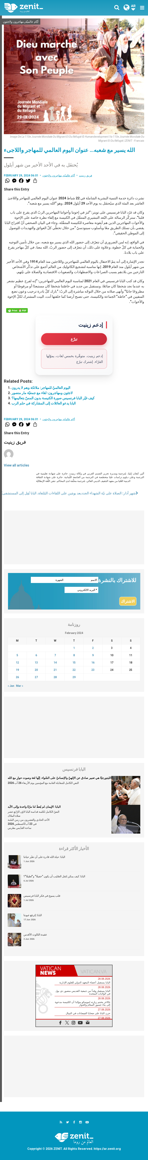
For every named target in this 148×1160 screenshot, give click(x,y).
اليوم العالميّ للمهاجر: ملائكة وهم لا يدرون (41, 388)
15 (74, 662)
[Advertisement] (74, 537)
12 (17, 662)
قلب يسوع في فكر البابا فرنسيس (42, 895)
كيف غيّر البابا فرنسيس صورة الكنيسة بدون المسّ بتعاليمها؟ (53, 398)
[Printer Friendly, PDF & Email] (17, 310)
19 (17, 669)
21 (55, 669)
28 (55, 677)
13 (36, 662)
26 (17, 677)
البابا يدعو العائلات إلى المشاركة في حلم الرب (44, 403)
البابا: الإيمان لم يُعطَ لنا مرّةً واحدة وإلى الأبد (34, 806)
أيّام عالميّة (31, 21)
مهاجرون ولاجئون (13, 21)
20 (36, 669)
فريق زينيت (85, 175)
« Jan (11, 685)
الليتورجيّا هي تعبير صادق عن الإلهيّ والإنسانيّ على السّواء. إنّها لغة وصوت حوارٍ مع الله (59, 778)
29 (74, 677)
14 (55, 662)
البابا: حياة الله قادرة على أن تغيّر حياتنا (44, 856)
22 (74, 669)
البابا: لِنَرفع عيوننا (33, 915)
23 (92, 669)
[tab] (55, 970)
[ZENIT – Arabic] (41, 8)
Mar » (19, 685)
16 (92, 662)
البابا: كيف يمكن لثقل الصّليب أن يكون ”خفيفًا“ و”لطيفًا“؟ (54, 876)
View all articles (16, 465)
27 (36, 677)
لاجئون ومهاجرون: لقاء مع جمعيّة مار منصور (42, 393)
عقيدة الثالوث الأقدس (35, 934)
